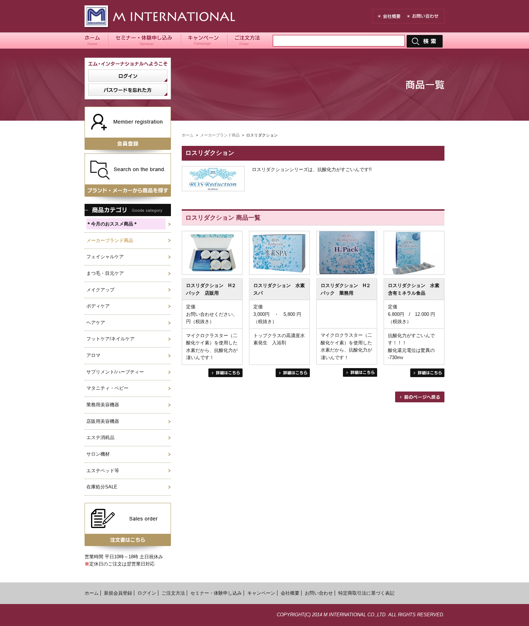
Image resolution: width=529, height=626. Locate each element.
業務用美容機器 (102, 404)
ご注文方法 (173, 593)
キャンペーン (261, 593)
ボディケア (98, 306)
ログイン (146, 593)
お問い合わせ (319, 593)
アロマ (93, 355)
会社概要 (290, 593)
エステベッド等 (102, 470)
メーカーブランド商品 (109, 240)
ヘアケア (95, 322)
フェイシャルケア (105, 256)
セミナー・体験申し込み (216, 593)
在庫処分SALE (101, 486)
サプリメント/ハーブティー (115, 372)
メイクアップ (100, 289)
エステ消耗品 (100, 437)
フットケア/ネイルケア (110, 338)
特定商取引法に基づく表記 (366, 593)
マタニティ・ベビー (107, 388)
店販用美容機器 (102, 421)
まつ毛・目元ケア (105, 273)
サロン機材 (98, 454)
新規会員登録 (118, 593)
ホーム (188, 135)
